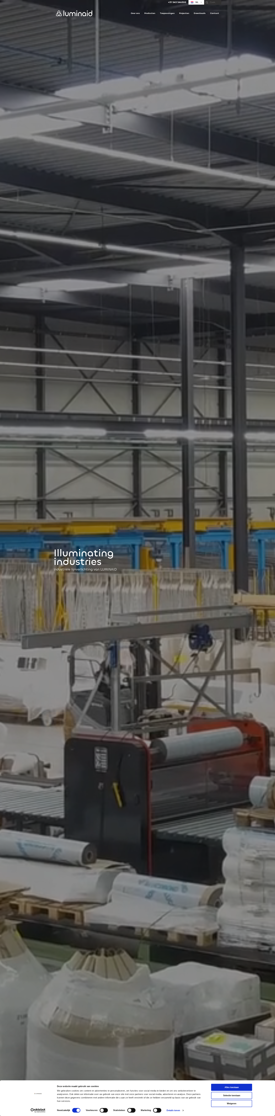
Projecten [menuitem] (184, 13)
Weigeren (231, 1103)
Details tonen (173, 1110)
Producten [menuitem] (149, 13)
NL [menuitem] (196, 2)
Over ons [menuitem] (135, 13)
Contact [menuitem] (214, 13)
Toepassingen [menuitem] (167, 13)
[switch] (104, 1110)
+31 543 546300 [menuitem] (177, 2)
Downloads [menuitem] (200, 13)
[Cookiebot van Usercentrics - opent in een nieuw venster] (38, 1110)
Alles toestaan (232, 1087)
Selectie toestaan (231, 1095)
